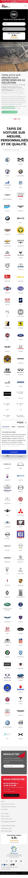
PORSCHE (20, 585)
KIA (21, 410)
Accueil (3, 801)
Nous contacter (11, 795)
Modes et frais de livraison (8, 825)
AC (7, 164)
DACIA (7, 269)
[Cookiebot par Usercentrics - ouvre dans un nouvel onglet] (17, 422)
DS (7, 316)
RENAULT (7, 597)
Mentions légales (5, 869)
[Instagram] (11, 861)
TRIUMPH (20, 715)
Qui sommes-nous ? (6, 819)
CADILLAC (7, 234)
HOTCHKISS (7, 363)
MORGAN (7, 527)
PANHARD (7, 562)
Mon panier (4, 809)
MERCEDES (7, 503)
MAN (20, 468)
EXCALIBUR (20, 316)
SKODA (7, 657)
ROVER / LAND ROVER (7, 609)
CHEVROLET (7, 246)
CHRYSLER (21, 246)
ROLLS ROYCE (21, 597)
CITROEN (7, 257)
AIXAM (7, 176)
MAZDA (20, 491)
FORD (20, 339)
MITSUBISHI (20, 515)
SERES (7, 645)
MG (21, 503)
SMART (7, 668)
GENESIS (7, 351)
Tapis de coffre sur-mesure (8, 806)
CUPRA (21, 257)
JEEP (7, 410)
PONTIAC (7, 585)
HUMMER (20, 363)
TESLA (20, 703)
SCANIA (20, 622)
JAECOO (7, 398)
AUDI (20, 199)
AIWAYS (20, 164)
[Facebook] (6, 861)
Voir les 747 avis (14, 38)
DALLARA (20, 281)
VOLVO (21, 727)
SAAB (20, 608)
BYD (20, 222)
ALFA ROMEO (20, 176)
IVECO (20, 386)
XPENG (21, 738)
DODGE (7, 304)
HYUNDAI (7, 374)
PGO (7, 573)
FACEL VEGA (7, 328)
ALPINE (7, 187)
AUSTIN (7, 211)
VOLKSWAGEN (7, 727)
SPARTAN (20, 668)
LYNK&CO (7, 468)
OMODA (7, 550)
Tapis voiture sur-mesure (8, 804)
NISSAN (7, 538)
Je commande (8, 107)
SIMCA (20, 645)
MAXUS (7, 491)
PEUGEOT (20, 562)
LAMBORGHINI (20, 421)
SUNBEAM (7, 692)
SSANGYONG (7, 680)
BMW (7, 222)
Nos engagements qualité (8, 821)
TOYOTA (7, 715)
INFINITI (20, 374)
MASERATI (7, 480)
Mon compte (4, 813)
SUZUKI (20, 692)
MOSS (20, 527)
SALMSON (7, 622)
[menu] (26, 6)
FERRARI (20, 328)
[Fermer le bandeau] (25, 422)
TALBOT (7, 703)
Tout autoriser (14, 452)
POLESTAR (21, 573)
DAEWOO (20, 269)
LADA (7, 421)
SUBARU (20, 680)
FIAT (7, 339)
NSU (20, 538)
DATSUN (7, 293)
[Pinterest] (21, 861)
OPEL (20, 550)
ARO (20, 187)
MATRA (21, 480)
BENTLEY (20, 211)
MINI (7, 515)
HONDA (20, 351)
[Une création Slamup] (24, 873)
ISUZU (7, 386)
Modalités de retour (6, 828)
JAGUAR (20, 398)
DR (20, 304)
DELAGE (20, 293)
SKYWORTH (20, 657)
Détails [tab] (13, 426)
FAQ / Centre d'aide (6, 831)
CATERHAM (20, 234)
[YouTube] (16, 861)
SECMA (21, 633)
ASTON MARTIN (7, 199)
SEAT (7, 633)
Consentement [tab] (5, 426)
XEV (7, 738)
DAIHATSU (7, 281)
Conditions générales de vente (9, 867)
